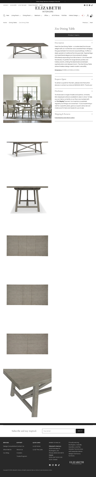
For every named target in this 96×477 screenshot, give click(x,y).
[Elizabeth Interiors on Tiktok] (92, 5)
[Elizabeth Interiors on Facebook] (85, 5)
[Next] (65, 1)
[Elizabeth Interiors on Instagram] (87, 5)
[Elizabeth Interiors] (48, 9)
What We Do (7, 449)
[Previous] (31, 1)
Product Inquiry (73, 35)
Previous (85, 22)
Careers (19, 453)
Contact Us (20, 446)
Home (5, 22)
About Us (20, 449)
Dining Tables (13, 22)
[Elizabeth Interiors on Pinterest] (89, 5)
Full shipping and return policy (65, 117)
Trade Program (22, 456)
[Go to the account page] (88, 15)
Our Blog (6, 453)
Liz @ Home (36, 446)
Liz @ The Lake (38, 449)
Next (91, 22)
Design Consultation (10, 446)
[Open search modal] (4, 15)
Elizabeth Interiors (17, 470)
